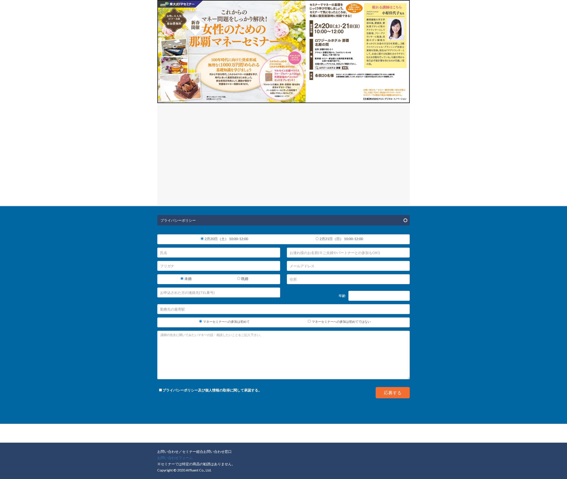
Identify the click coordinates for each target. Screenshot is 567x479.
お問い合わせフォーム (175, 458)
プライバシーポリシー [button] (178, 220)
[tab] (283, 220)
